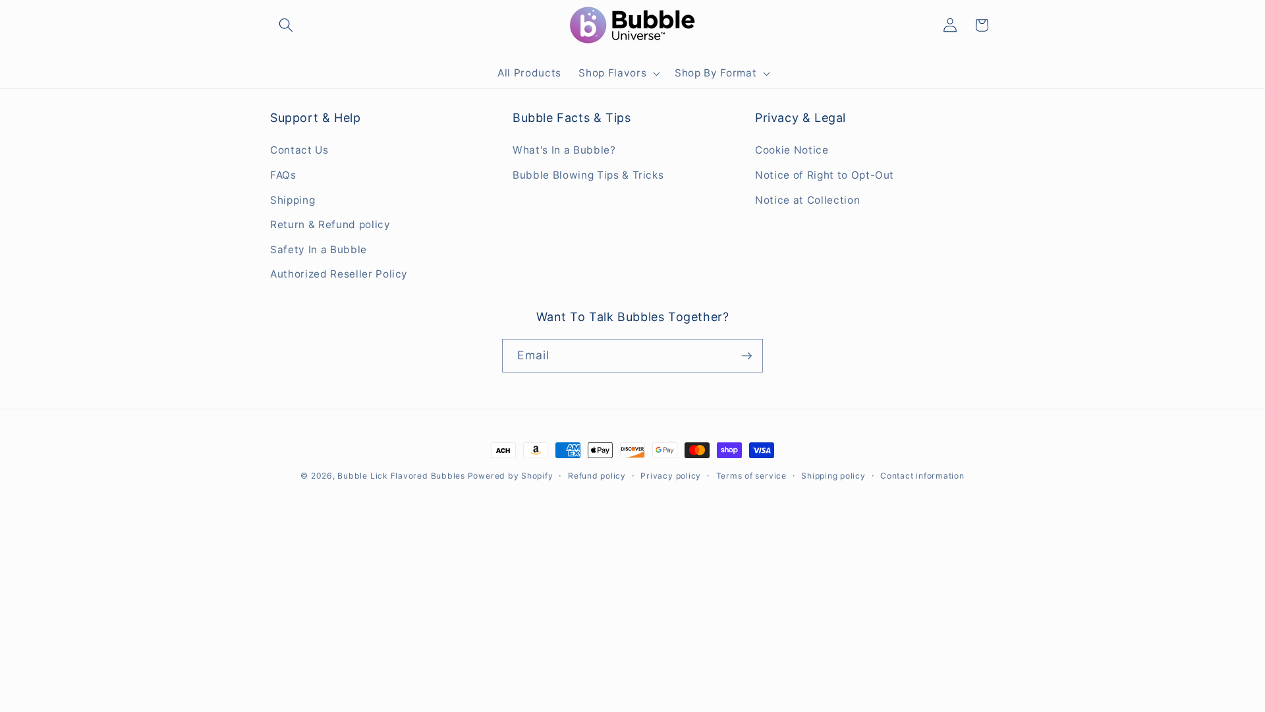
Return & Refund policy (330, 224)
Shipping (292, 200)
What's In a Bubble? (564, 150)
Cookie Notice (792, 150)
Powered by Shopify (510, 476)
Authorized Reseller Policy (339, 274)
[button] (286, 25)
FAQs (283, 175)
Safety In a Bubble (318, 249)
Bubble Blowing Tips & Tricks (588, 175)
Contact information (922, 476)
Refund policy (597, 476)
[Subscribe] (746, 356)
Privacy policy (670, 476)
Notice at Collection (807, 200)
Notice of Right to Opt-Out (824, 175)
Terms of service (751, 476)
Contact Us (299, 150)
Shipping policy (833, 476)
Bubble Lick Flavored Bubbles (402, 476)
